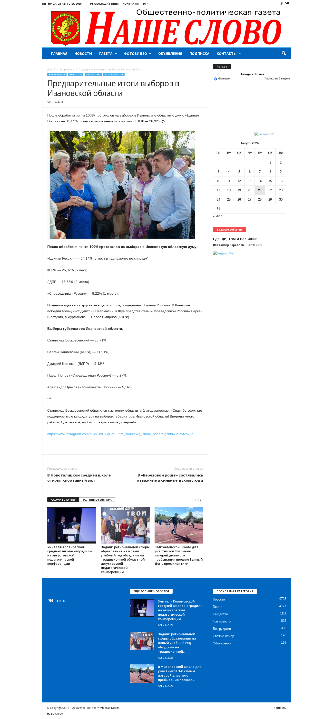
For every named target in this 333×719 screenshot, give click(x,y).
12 (239, 181)
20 (249, 190)
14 (260, 181)
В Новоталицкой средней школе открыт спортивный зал (79, 478)
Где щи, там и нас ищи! (235, 238)
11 (228, 181)
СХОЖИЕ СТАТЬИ (63, 499)
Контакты (131, 3)
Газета (106, 53)
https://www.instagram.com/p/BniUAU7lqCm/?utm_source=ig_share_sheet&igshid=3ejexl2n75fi (120, 434)
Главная (59, 53)
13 (249, 181)
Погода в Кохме (252, 74)
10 (218, 181)
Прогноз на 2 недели (277, 78)
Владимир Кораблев (228, 245)
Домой (51, 69)
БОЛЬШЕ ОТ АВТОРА (97, 499)
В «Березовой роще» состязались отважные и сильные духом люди (170, 478)
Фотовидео (135, 53)
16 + (145, 3)
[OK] (281, 3)
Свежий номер (223, 636)
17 (218, 190)
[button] (283, 53)
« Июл (217, 216)
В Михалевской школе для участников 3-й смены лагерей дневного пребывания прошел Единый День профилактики (179, 555)
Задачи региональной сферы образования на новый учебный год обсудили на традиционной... (177, 643)
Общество (93, 74)
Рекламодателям (104, 3)
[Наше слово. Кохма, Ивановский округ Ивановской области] (166, 27)
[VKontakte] (287, 3)
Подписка (199, 53)
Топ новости (114, 74)
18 (229, 190)
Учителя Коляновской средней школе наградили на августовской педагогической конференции (69, 555)
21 (260, 190)
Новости (83, 53)
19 (239, 190)
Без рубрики (67, 69)
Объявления (170, 53)
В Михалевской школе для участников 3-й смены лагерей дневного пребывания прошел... (180, 673)
